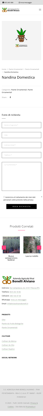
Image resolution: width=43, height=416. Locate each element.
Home (4, 69)
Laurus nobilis (32, 256)
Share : (4, 97)
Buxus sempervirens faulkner (11, 258)
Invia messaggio (26, 2)
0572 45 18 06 (15, 292)
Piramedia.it (30, 407)
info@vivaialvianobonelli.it (17, 303)
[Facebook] (10, 97)
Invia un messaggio (18, 300)
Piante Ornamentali (16, 69)
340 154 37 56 (15, 296)
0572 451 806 (8, 2)
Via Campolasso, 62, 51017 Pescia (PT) (24, 288)
